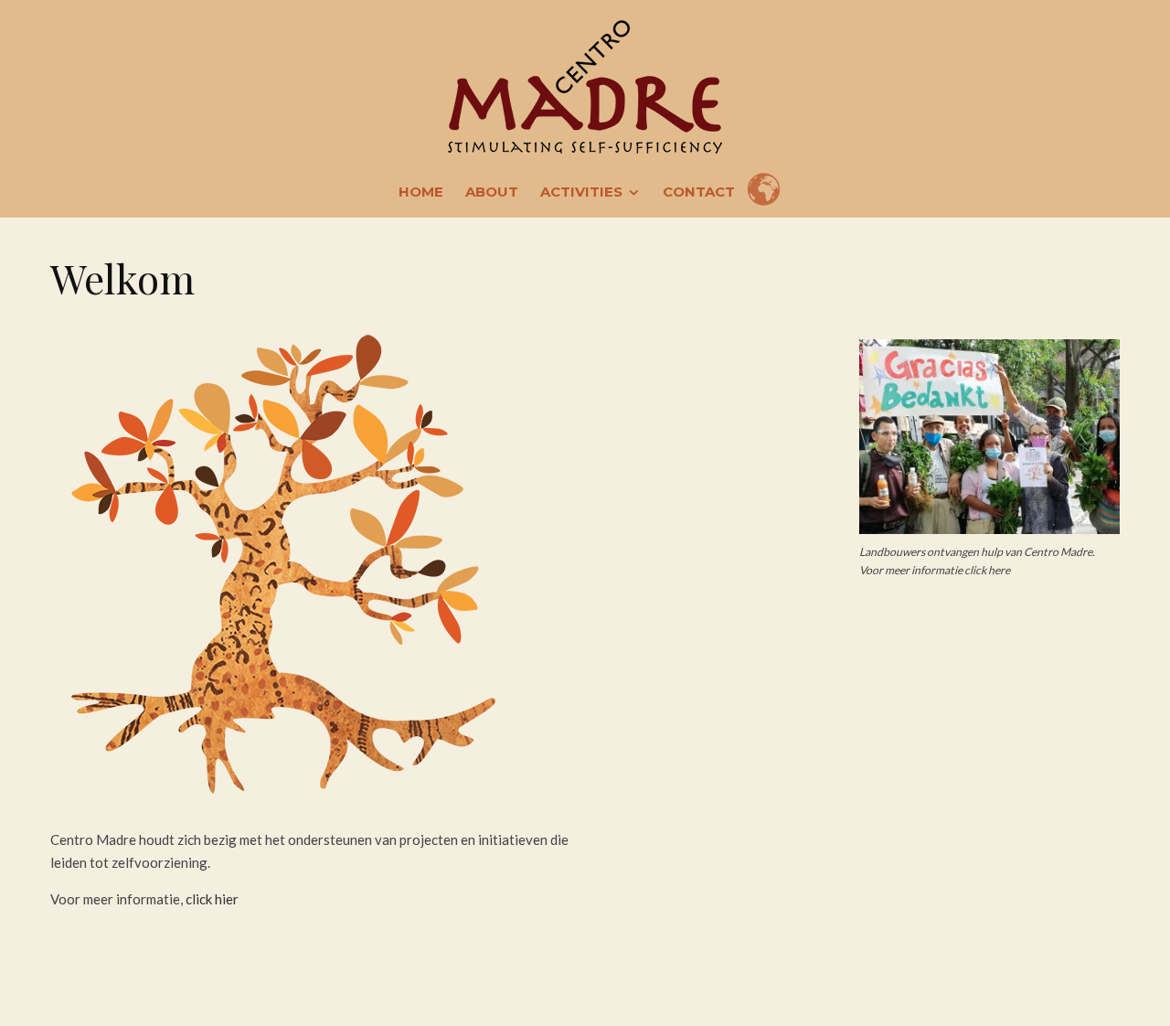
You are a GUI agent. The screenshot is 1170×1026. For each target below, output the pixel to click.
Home (421, 191)
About (491, 191)
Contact (699, 191)
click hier (212, 899)
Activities (581, 191)
